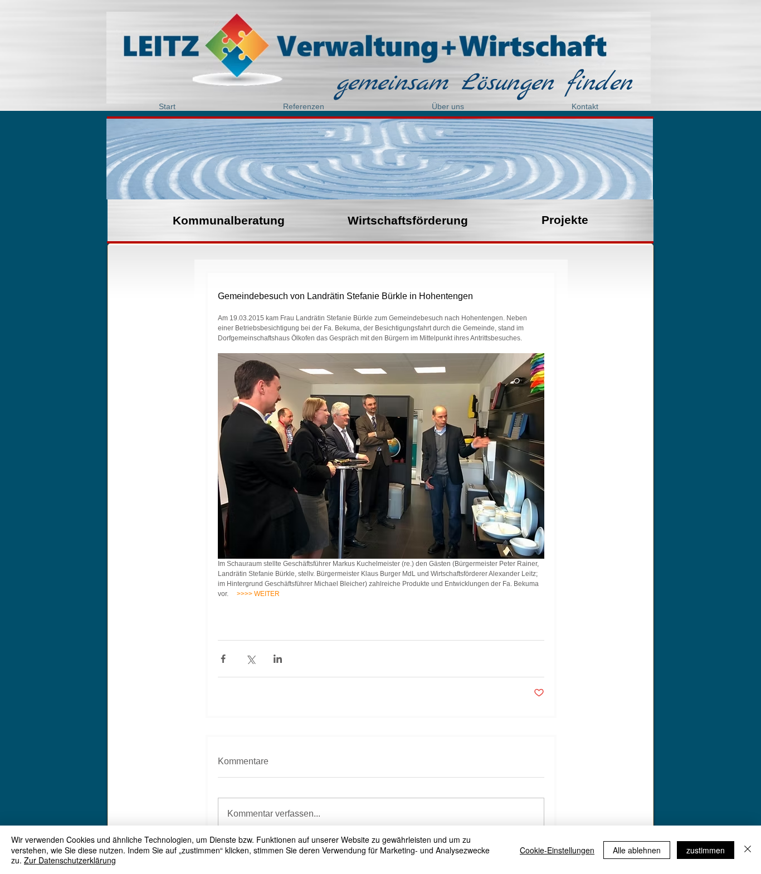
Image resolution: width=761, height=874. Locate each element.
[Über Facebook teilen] (223, 658)
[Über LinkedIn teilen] (277, 658)
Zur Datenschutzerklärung (70, 860)
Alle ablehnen (637, 850)
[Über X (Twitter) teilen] (250, 658)
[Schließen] (747, 849)
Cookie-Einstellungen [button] (557, 850)
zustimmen (705, 850)
